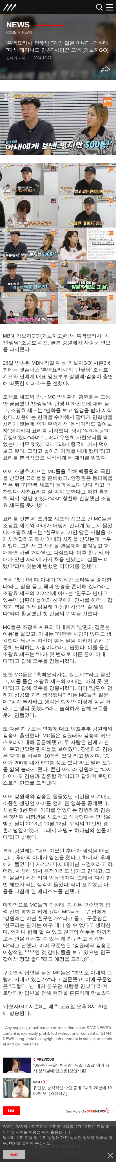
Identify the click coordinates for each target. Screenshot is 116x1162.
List (11, 1110)
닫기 (110, 1155)
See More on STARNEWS (89, 1110)
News (27, 32)
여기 (13, 1143)
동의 (14, 1154)
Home (11, 32)
